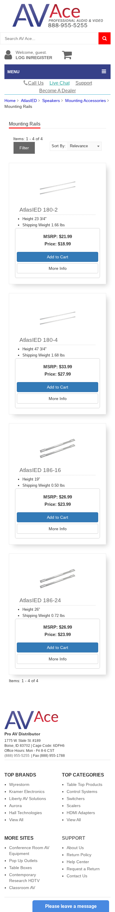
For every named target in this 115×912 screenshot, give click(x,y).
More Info (58, 268)
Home (10, 100)
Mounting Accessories (85, 100)
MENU (13, 71)
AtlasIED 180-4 (38, 340)
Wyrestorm (19, 784)
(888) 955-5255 (16, 756)
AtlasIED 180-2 (38, 210)
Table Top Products (84, 784)
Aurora (15, 805)
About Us (75, 847)
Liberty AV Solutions (27, 798)
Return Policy (79, 854)
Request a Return (83, 868)
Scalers (73, 805)
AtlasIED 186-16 (40, 470)
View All (16, 819)
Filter (24, 147)
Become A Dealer (57, 90)
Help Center (78, 861)
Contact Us (77, 875)
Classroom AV (22, 887)
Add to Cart (57, 257)
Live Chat (60, 83)
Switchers (76, 798)
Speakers (51, 100)
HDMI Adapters (81, 812)
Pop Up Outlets (23, 860)
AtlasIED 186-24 (40, 600)
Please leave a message (71, 906)
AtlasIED (29, 100)
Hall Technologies (25, 812)
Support (83, 83)
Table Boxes (20, 867)
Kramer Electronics (27, 791)
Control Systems (82, 791)
